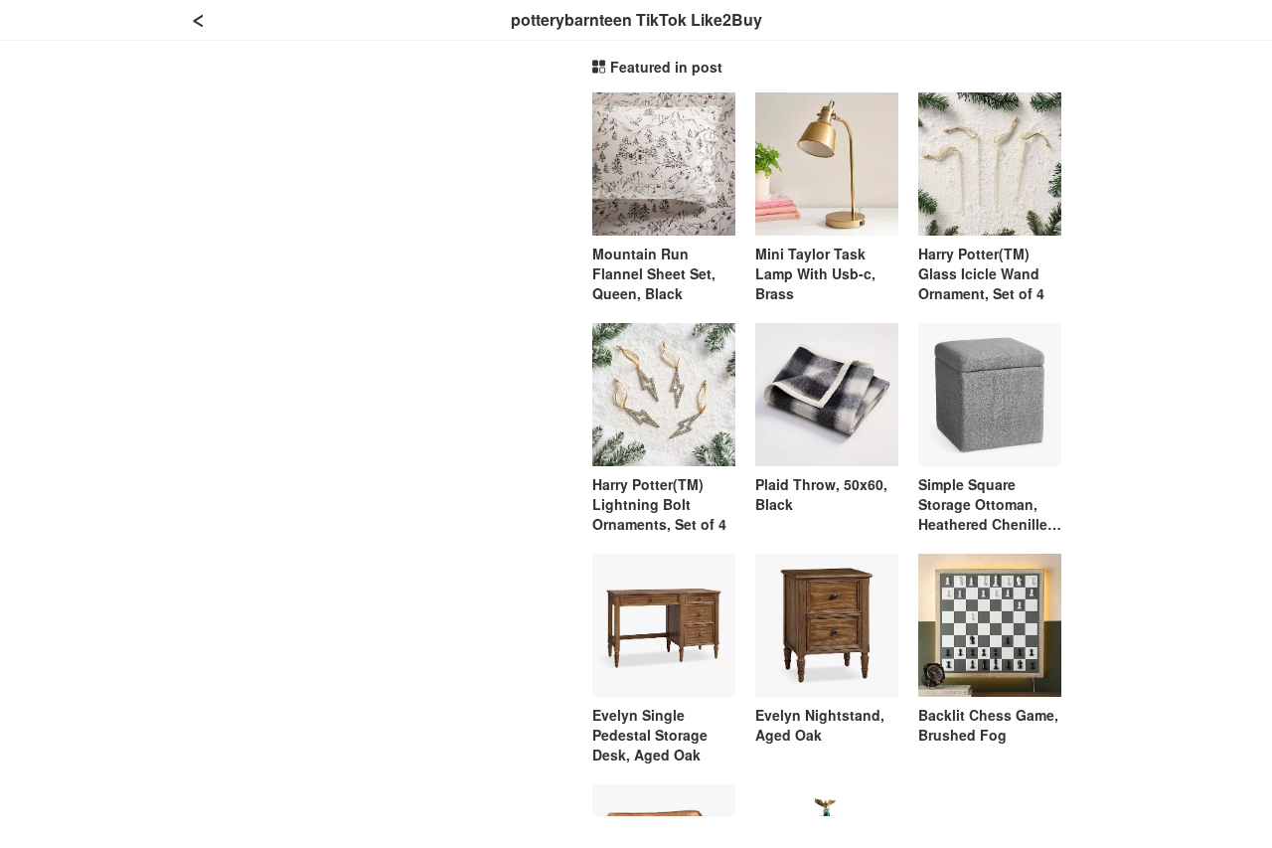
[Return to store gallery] (199, 20)
